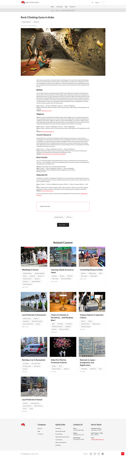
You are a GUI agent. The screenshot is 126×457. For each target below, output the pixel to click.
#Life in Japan (55, 278)
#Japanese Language (85, 326)
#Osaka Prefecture (27, 284)
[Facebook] (95, 454)
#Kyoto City (41, 276)
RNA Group (27, 453)
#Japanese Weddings (39, 273)
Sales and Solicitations (60, 442)
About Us (40, 428)
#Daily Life (70, 276)
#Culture (83, 321)
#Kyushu (38, 324)
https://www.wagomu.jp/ (47, 131)
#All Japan (54, 276)
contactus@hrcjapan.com (97, 439)
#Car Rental (26, 363)
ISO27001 (58, 445)
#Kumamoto (26, 321)
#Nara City (37, 278)
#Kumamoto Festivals (28, 324)
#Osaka (31, 408)
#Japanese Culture (85, 323)
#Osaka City (26, 281)
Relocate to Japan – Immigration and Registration (88, 362)
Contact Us (72, 6)
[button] (98, 2)
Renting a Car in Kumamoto (33, 360)
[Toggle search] (92, 2)
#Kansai (25, 276)
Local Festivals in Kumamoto (34, 315)
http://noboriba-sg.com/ (47, 190)
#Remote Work (93, 276)
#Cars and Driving (36, 363)
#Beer (53, 323)
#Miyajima (68, 326)
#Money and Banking (66, 278)
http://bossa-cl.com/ (46, 110)
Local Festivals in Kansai (32, 399)
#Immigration (84, 368)
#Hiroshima (69, 323)
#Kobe (100, 273)
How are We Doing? (60, 431)
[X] (98, 454)
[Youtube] (102, 454)
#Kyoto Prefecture (27, 278)
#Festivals (36, 318)
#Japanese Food (96, 323)
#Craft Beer (60, 323)
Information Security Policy (62, 437)
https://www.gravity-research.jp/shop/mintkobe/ (53, 154)
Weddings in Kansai (30, 270)
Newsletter (58, 428)
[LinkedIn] (91, 454)
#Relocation (93, 368)
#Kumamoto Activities (37, 321)
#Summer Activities (64, 329)
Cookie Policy (58, 439)
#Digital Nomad (92, 273)
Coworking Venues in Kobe (91, 270)
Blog (66, 6)
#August (54, 366)
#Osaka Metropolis (36, 281)
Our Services (59, 6)
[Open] (103, 2)
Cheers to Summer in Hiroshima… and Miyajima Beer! (62, 317)
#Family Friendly (27, 318)
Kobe (57, 10)
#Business (62, 276)
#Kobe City (36, 22)
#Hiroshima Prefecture (57, 326)
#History (90, 321)
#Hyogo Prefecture (26, 22)
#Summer (54, 329)
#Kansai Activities (27, 405)
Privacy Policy (58, 434)
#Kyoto (25, 408)
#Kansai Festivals (38, 405)
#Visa (100, 368)
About (52, 6)
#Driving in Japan (27, 366)
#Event (60, 366)
